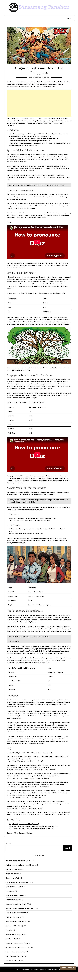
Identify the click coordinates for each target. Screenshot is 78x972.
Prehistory (9, 930)
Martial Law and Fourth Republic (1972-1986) (20, 908)
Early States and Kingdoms (14, 887)
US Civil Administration (13, 960)
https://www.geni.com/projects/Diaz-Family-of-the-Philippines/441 (31, 828)
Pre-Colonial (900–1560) (14, 926)
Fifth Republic (10, 891)
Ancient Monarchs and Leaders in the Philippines (21, 865)
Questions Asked (11, 939)
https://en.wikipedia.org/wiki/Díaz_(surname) (24, 824)
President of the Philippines (14, 934)
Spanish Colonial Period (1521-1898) (17, 947)
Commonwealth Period (13, 878)
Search (8, 843)
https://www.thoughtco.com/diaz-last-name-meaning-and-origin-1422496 (33, 826)
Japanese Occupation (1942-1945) (17, 904)
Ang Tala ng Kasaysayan (13, 869)
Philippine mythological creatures (16, 913)
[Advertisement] (39, 103)
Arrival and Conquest (12, 874)
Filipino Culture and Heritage (23, 833)
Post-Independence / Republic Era (16, 921)
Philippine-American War (14, 917)
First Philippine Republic (13, 900)
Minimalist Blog (45, 969)
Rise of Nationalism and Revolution (17, 943)
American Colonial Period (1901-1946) (18, 861)
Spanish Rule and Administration (16, 952)
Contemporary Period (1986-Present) (18, 882)
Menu (69, 18)
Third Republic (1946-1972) (15, 956)
